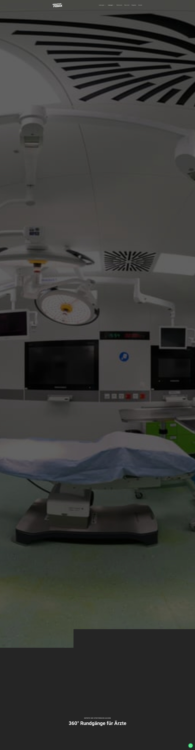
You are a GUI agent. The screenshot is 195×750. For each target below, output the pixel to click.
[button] (105, 5)
